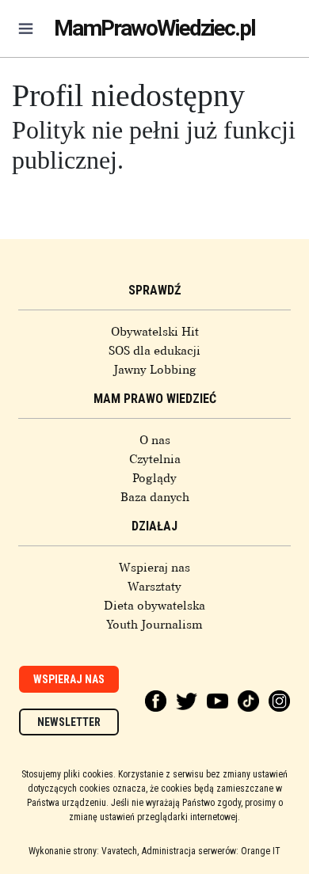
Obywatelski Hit (155, 332)
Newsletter (69, 722)
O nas (154, 440)
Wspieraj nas (154, 568)
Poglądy (154, 478)
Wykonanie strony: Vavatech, (84, 851)
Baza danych (154, 497)
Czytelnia (155, 459)
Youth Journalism (154, 625)
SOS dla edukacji (154, 351)
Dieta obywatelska (154, 606)
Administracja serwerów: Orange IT (211, 851)
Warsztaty (154, 587)
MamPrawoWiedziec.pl (154, 28)
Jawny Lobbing (154, 370)
